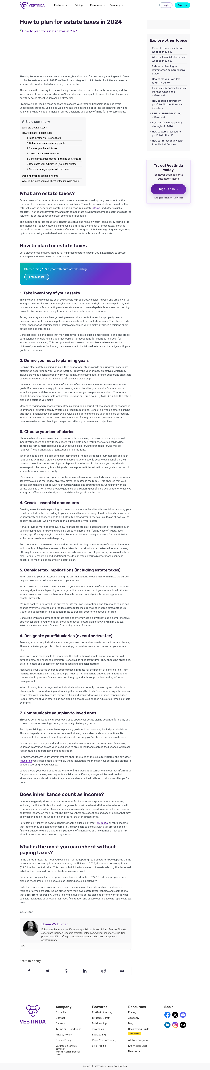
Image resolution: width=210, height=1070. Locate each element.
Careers (60, 1023)
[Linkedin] (23, 946)
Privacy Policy (64, 1034)
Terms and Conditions (68, 1029)
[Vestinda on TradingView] (183, 1027)
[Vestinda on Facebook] (167, 1016)
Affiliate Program (138, 1040)
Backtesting (99, 1034)
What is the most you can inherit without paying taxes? (51, 181)
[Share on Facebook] (29, 971)
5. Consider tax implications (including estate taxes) (54, 158)
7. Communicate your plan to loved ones (48, 169)
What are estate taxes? (34, 127)
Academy (133, 1017)
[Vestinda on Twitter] (175, 1016)
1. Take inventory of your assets (44, 137)
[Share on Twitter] (47, 971)
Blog (130, 1023)
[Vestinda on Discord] (183, 1016)
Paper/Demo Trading (104, 1040)
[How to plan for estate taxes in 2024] (75, 50)
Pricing (132, 1012)
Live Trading (99, 1045)
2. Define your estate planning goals (46, 143)
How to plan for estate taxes (37, 132)
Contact (60, 1017)
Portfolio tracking (102, 1012)
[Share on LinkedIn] (84, 971)
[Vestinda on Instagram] (175, 1027)
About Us (61, 1012)
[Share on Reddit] (103, 971)
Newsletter (134, 1051)
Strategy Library (101, 1017)
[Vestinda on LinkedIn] (167, 1027)
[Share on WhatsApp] (66, 971)
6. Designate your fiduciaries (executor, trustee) (52, 164)
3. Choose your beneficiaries (42, 148)
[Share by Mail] (122, 971)
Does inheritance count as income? (40, 175)
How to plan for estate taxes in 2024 (71, 21)
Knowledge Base (137, 1045)
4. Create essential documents (43, 153)
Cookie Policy (63, 1040)
